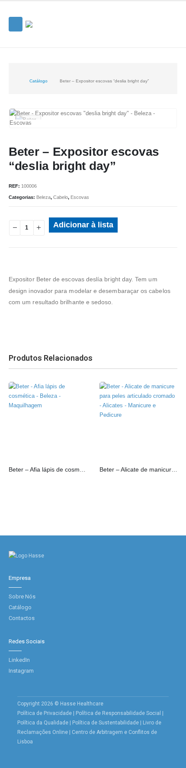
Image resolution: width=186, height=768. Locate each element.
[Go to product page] (48, 421)
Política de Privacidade (44, 713)
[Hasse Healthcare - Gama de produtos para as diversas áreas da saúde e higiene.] (49, 24)
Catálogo (20, 607)
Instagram (21, 670)
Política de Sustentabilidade (106, 723)
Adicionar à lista (83, 224)
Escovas (80, 197)
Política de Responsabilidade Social (118, 713)
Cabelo (60, 197)
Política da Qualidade (42, 723)
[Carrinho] (169, 33)
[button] (15, 24)
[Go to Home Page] (15, 81)
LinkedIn (19, 660)
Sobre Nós (22, 596)
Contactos (22, 618)
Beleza (43, 197)
